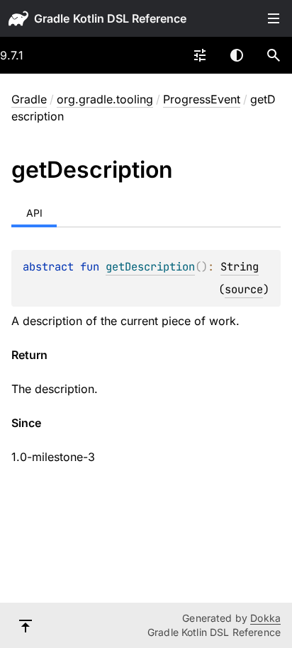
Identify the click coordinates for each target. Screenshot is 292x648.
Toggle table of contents (273, 18)
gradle (51, 18)
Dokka (265, 618)
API (34, 213)
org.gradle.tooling (105, 99)
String (239, 266)
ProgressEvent (201, 99)
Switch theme (236, 55)
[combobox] (199, 55)
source (244, 289)
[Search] (273, 55)
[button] (273, 55)
